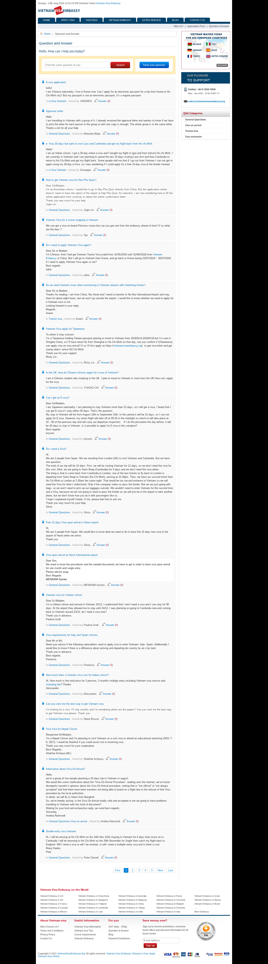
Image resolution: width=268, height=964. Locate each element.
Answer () (104, 101)
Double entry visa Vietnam (61, 831)
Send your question (154, 65)
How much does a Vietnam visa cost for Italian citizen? (77, 675)
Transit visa (55, 318)
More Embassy (201, 911)
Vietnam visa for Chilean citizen (64, 595)
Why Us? (178, 26)
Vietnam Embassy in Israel (207, 896)
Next (160, 870)
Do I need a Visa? (56, 448)
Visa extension (193, 136)
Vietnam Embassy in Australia (132, 896)
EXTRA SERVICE (151, 20)
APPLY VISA (68, 20)
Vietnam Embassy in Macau (207, 900)
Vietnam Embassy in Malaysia (132, 900)
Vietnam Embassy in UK (51, 900)
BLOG (175, 20)
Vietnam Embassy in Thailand (92, 904)
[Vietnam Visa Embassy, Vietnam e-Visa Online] (59, 14)
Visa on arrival (79, 821)
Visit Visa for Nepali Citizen (61, 728)
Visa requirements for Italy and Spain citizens (72, 635)
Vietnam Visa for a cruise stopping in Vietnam (72, 219)
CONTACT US (197, 20)
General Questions (59, 133)
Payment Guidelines (119, 938)
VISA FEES (92, 20)
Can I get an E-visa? (57, 397)
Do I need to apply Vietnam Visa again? (68, 245)
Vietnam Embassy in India (130, 911)
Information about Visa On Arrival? (65, 768)
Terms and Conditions (52, 930)
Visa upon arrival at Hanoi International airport (72, 554)
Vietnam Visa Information (87, 926)
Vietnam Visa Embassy (108, 3)
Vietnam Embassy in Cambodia (93, 908)
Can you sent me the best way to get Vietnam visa (75, 703)
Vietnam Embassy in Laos (90, 911)
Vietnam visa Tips (83, 930)
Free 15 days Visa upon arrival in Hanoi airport (72, 522)
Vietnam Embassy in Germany (170, 900)
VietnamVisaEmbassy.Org (71, 953)
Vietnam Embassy (84, 938)
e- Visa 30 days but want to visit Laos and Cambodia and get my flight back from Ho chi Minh (99, 143)
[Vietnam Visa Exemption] (205, 68)
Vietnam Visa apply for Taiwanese (65, 328)
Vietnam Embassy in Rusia (169, 896)
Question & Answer (219, 26)
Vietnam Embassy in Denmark (170, 908)
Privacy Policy (47, 934)
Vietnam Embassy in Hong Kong (93, 896)
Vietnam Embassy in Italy (168, 911)
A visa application (56, 82)
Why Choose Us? (49, 926)
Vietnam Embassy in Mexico (53, 911)
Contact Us (46, 938)
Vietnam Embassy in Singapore (93, 900)
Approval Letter (54, 111)
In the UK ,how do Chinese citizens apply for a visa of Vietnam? (82, 372)
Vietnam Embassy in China (131, 904)
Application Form (196, 26)
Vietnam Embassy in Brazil (207, 904)
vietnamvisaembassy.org (128, 345)
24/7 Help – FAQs (117, 926)
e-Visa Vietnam (57, 101)
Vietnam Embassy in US (51, 896)
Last (170, 870)
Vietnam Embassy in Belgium (170, 904)
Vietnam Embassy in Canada (54, 908)
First (117, 870)
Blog (110, 934)
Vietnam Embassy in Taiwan (131, 908)
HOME (46, 20)
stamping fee (53, 684)
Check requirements (85, 934)
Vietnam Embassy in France (53, 904)
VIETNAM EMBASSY (120, 20)
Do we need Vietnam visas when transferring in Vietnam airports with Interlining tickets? (96, 285)
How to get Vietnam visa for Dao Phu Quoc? (71, 179)
